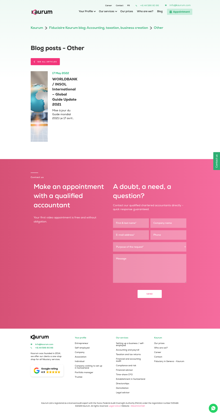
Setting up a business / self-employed (130, 344)
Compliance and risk (126, 365)
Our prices (126, 11)
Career (108, 5)
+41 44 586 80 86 (149, 5)
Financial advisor (124, 370)
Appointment (181, 11)
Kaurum (37, 28)
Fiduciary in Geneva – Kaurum (169, 361)
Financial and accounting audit (128, 360)
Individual (79, 361)
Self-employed (82, 348)
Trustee (78, 377)
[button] (94, 12)
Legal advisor (123, 392)
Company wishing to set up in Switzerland (88, 367)
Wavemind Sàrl (138, 406)
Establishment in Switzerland (130, 379)
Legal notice (114, 406)
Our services (106, 11)
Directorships (122, 383)
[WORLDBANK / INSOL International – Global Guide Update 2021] (39, 106)
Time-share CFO (124, 374)
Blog (160, 11)
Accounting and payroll (127, 350)
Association (80, 357)
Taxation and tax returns (128, 354)
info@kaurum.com (180, 5)
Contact (119, 5)
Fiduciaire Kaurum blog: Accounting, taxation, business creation (98, 28)
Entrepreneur (81, 343)
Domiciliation (122, 388)
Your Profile (86, 11)
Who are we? (145, 11)
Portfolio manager (84, 372)
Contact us (216, 161)
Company (80, 352)
